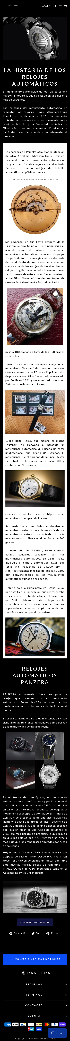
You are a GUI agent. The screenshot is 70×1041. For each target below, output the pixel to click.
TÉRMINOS (34, 995)
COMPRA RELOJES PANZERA (35, 922)
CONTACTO (34, 1005)
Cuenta (34, 1016)
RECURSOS (34, 984)
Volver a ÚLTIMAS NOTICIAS (37, 959)
